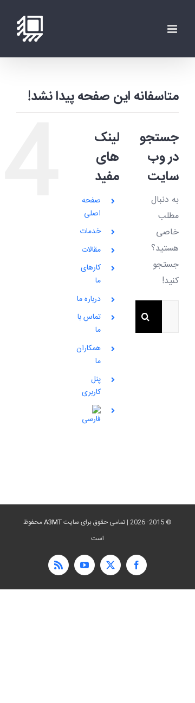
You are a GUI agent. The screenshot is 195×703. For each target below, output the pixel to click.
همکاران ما (88, 355)
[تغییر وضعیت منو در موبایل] (173, 29)
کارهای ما (91, 274)
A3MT (53, 522)
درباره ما (89, 299)
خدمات (90, 231)
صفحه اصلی (91, 207)
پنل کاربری (91, 386)
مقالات (91, 250)
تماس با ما (89, 324)
